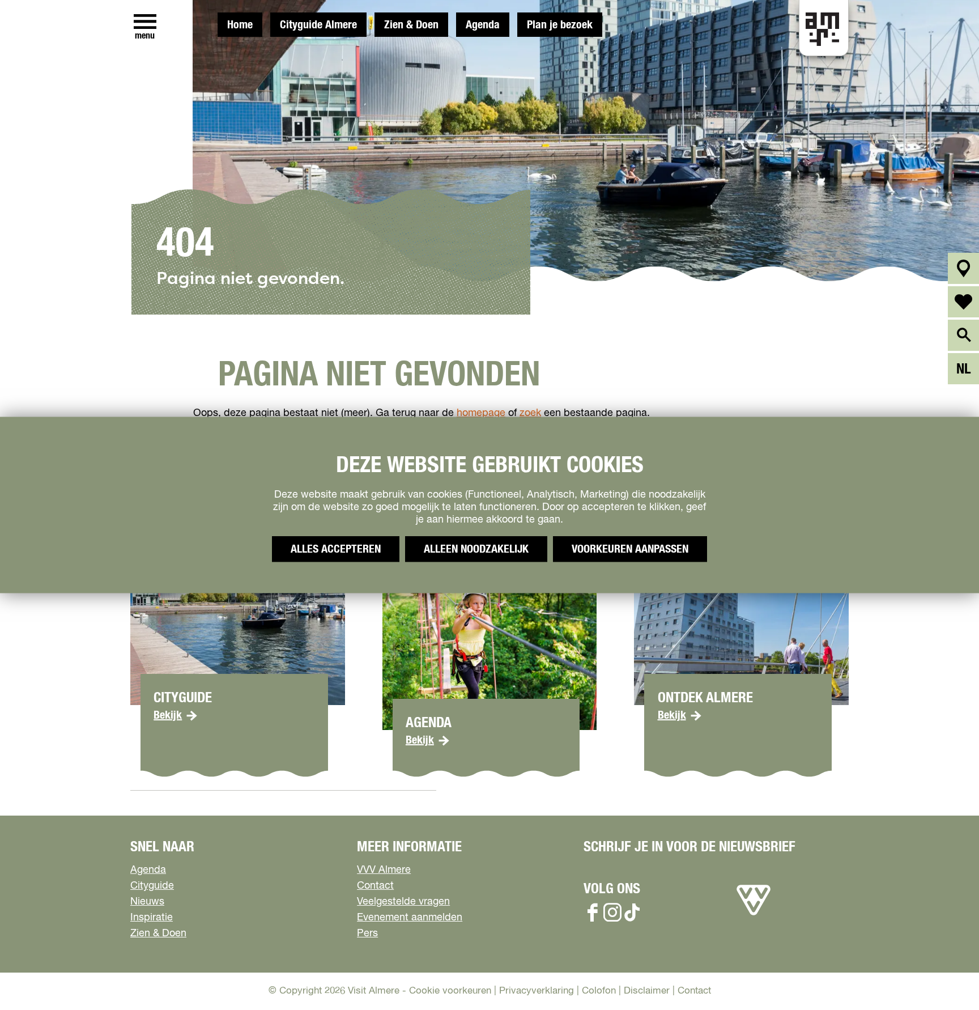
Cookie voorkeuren (450, 991)
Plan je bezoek (560, 25)
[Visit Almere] (753, 915)
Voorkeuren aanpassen (630, 549)
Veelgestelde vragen (403, 902)
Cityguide (152, 886)
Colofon (599, 991)
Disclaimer (647, 991)
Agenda (483, 25)
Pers (367, 933)
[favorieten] (963, 302)
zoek (530, 413)
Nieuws (147, 902)
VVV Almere (384, 870)
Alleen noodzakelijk (476, 549)
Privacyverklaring (536, 991)
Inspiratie (151, 918)
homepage (481, 413)
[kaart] (963, 268)
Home (240, 25)
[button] (944, 975)
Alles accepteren (336, 549)
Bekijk (168, 715)
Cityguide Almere (318, 25)
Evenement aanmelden (409, 918)
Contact (375, 886)
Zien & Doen (411, 25)
